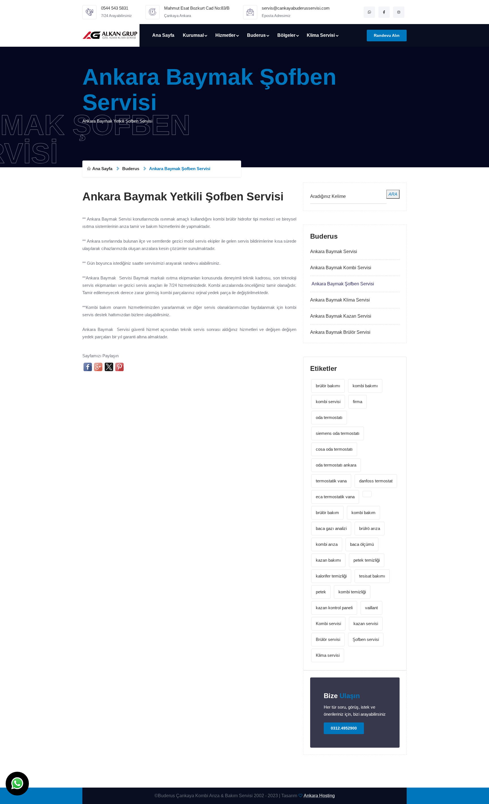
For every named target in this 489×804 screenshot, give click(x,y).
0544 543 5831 (114, 8)
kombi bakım (363, 512)
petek (321, 591)
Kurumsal (193, 35)
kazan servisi (365, 623)
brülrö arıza (369, 528)
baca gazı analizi (331, 528)
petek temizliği (366, 560)
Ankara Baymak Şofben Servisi (343, 283)
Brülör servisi (328, 639)
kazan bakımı (328, 560)
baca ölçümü (362, 544)
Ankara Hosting (319, 795)
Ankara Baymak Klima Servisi (340, 300)
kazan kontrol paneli (334, 607)
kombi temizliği (352, 591)
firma (357, 401)
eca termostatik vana (335, 496)
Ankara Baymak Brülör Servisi (340, 332)
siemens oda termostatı (337, 433)
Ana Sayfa (163, 35)
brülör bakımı (328, 385)
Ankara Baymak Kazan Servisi (340, 316)
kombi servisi (328, 401)
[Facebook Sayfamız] (384, 12)
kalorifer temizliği (331, 576)
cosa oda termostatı (334, 449)
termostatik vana (331, 480)
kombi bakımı (365, 385)
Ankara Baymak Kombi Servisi (340, 267)
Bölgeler (286, 35)
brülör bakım (327, 512)
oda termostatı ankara (336, 465)
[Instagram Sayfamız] (398, 12)
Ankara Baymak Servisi (333, 251)
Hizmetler (225, 35)
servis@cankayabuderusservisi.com (296, 8)
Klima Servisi (321, 35)
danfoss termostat (376, 480)
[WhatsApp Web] (369, 12)
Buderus (256, 35)
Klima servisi (328, 655)
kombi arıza (327, 544)
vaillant (371, 607)
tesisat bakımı (372, 576)
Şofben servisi (366, 639)
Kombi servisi (328, 623)
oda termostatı (329, 417)
